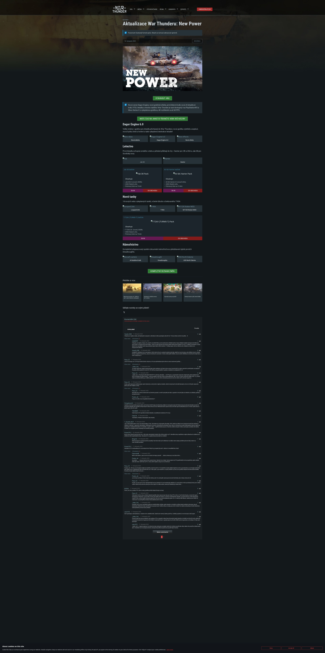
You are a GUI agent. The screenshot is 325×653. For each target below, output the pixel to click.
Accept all (291, 648)
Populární (130, 329)
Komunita (172, 9)
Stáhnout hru (162, 98)
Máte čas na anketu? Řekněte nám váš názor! (162, 119)
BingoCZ (134, 439)
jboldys (126, 488)
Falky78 (134, 416)
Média (140, 9)
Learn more (170, 649)
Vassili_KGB (128, 334)
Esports (183, 9)
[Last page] (182, 537)
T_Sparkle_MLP (129, 422)
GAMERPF (135, 341)
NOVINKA (197, 41)
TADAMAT (135, 411)
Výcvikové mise (152, 9)
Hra (131, 9)
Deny (271, 648)
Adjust (312, 648)
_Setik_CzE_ (135, 366)
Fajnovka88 (135, 453)
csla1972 (127, 512)
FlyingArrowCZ (128, 403)
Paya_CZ (127, 359)
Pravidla (196, 328)
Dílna (162, 9)
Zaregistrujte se (205, 9)
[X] (124, 312)
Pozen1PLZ (127, 432)
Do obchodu (152, 190)
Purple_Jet (135, 397)
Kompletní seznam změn (162, 271)
